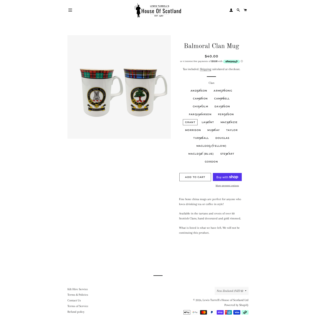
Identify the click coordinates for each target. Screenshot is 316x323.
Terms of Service (77, 306)
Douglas (222, 137)
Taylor (232, 130)
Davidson (222, 106)
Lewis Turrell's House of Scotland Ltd (226, 300)
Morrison (193, 130)
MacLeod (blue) (201, 153)
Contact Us (74, 300)
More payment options (227, 185)
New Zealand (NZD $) (230, 291)
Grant (190, 122)
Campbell (222, 98)
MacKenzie (229, 122)
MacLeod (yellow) (211, 145)
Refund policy (75, 311)
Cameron (200, 98)
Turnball (201, 137)
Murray (213, 130)
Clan (211, 83)
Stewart (227, 153)
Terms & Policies (77, 294)
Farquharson (200, 114)
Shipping (205, 69)
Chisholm (200, 106)
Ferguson (226, 114)
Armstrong (223, 90)
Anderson (199, 90)
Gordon (211, 161)
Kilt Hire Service (77, 289)
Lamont (208, 122)
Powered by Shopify (236, 305)
